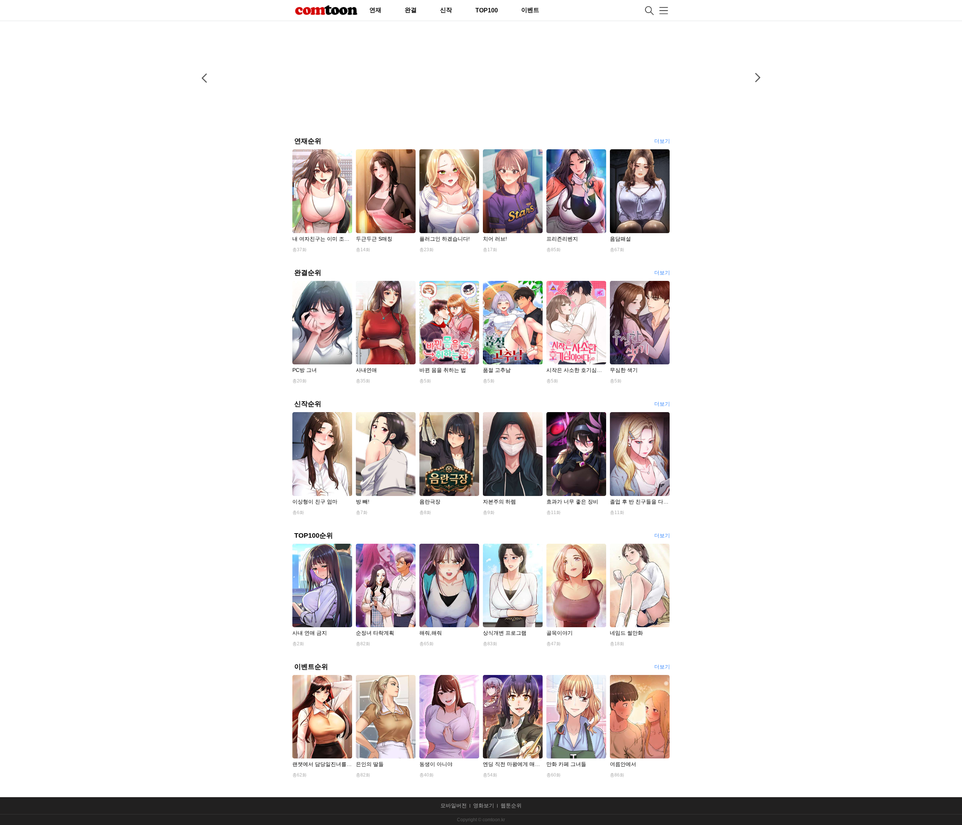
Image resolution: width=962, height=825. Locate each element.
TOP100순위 (313, 535)
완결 (411, 10)
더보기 (662, 141)
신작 (446, 10)
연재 (375, 10)
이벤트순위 (311, 666)
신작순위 (307, 404)
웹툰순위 (511, 805)
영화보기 (483, 805)
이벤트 (530, 10)
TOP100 (486, 10)
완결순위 (307, 272)
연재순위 (307, 141)
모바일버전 (453, 805)
